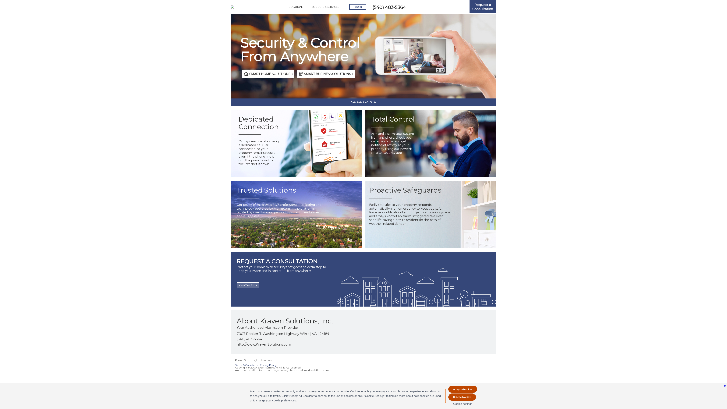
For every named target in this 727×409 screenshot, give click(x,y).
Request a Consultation (482, 7)
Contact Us (248, 285)
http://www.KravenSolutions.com (264, 344)
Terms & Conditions (247, 365)
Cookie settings (462, 403)
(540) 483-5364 (389, 7)
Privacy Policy (268, 365)
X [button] (725, 386)
